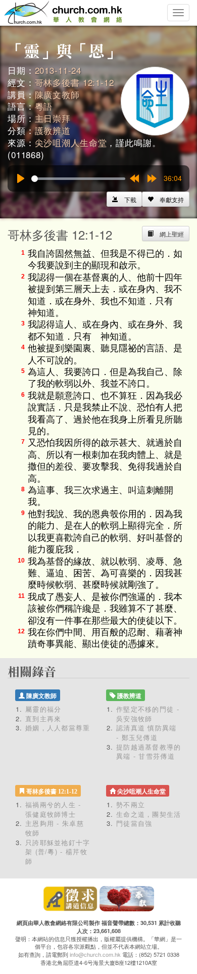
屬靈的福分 (43, 709)
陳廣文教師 (57, 94)
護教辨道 (53, 130)
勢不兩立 (130, 804)
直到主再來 (43, 718)
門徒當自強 (134, 823)
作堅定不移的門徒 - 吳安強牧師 (147, 713)
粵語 (44, 106)
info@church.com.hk (95, 954)
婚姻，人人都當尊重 (57, 727)
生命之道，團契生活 (148, 814)
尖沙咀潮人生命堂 (71, 142)
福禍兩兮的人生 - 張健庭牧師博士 (53, 809)
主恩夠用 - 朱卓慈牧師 (54, 828)
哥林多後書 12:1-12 (74, 82)
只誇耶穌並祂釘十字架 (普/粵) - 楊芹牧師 (57, 852)
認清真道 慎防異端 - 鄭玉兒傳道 (146, 732)
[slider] (78, 178)
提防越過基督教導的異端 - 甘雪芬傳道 (148, 751)
